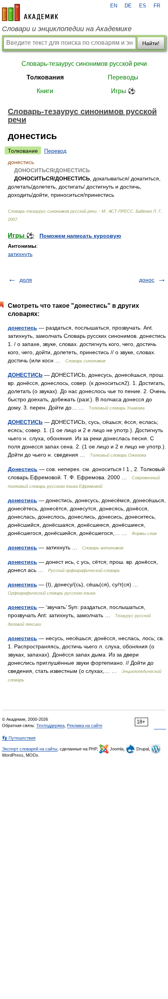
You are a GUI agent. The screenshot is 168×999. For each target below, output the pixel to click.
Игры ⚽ (123, 91)
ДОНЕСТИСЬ (25, 375)
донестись (22, 328)
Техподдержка (50, 725)
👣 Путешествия (19, 738)
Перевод (55, 151)
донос (146, 280)
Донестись (23, 469)
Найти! (150, 43)
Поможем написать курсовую (80, 236)
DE (128, 6)
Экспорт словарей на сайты (29, 749)
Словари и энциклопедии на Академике (67, 29)
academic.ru (30, 12)
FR (157, 6)
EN (113, 6)
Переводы (123, 77)
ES (142, 6)
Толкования (45, 77)
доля (26, 280)
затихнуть (20, 254)
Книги (45, 91)
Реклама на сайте (84, 725)
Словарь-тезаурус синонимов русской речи (84, 63)
